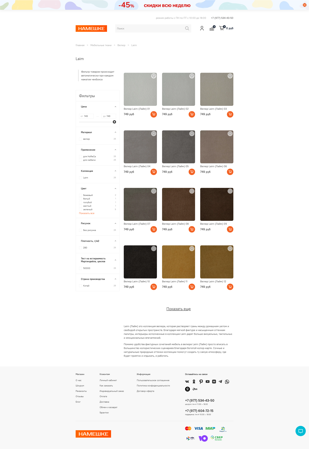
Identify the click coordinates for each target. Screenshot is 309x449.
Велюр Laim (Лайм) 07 (137, 223)
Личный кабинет (108, 380)
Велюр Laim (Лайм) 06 (213, 166)
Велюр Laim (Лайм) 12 (213, 281)
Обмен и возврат (108, 407)
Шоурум (80, 385)
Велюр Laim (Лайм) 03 (213, 108)
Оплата (103, 396)
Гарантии (104, 412)
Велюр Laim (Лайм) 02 (175, 108)
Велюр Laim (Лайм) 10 (137, 281)
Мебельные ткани (101, 45)
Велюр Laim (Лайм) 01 (137, 108)
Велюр (121, 45)
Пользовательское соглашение (153, 380)
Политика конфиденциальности (153, 385)
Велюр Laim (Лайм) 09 (213, 223)
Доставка (104, 401)
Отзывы (80, 396)
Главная (80, 45)
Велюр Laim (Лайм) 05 (175, 166)
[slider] (114, 121)
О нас (78, 380)
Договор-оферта (145, 391)
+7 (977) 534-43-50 (222, 17)
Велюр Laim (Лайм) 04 (137, 166)
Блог (78, 401)
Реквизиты (81, 391)
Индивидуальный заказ (112, 391)
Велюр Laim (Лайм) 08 (175, 223)
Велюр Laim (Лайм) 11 (174, 281)
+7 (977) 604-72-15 (199, 411)
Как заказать (106, 385)
